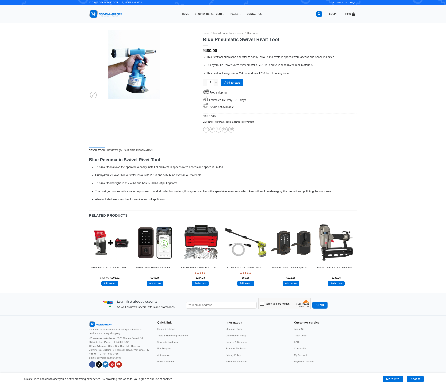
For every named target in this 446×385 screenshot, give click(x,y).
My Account (300, 355)
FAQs (352, 2)
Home (185, 14)
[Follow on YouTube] (119, 364)
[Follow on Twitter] (105, 364)
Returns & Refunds (236, 342)
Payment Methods (236, 348)
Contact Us (254, 14)
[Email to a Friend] (218, 130)
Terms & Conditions (236, 361)
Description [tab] (97, 150)
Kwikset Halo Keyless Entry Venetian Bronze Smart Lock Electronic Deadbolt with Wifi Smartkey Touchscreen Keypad (155, 267)
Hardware (252, 33)
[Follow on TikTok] (99, 364)
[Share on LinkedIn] (231, 130)
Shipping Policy (234, 329)
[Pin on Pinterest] (225, 130)
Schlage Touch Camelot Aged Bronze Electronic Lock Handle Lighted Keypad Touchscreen (291, 267)
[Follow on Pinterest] (112, 364)
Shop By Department (208, 14)
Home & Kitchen (166, 329)
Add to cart (232, 82)
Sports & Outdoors (167, 342)
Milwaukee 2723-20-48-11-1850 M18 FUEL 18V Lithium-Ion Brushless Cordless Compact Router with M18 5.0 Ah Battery (110, 267)
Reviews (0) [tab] (114, 150)
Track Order (300, 335)
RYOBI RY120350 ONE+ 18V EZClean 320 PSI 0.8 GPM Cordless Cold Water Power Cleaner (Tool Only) (245, 267)
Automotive (163, 355)
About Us (299, 329)
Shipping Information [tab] (138, 150)
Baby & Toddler (165, 361)
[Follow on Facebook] (92, 364)
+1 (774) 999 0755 (108, 353)
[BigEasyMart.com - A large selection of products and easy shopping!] (106, 14)
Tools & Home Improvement (228, 33)
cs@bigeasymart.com (109, 357)
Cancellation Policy (236, 335)
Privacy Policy (233, 355)
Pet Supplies (164, 348)
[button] (319, 14)
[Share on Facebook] (206, 130)
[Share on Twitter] (212, 130)
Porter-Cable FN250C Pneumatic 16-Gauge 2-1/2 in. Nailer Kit (336, 267)
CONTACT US (340, 2)
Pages (234, 14)
